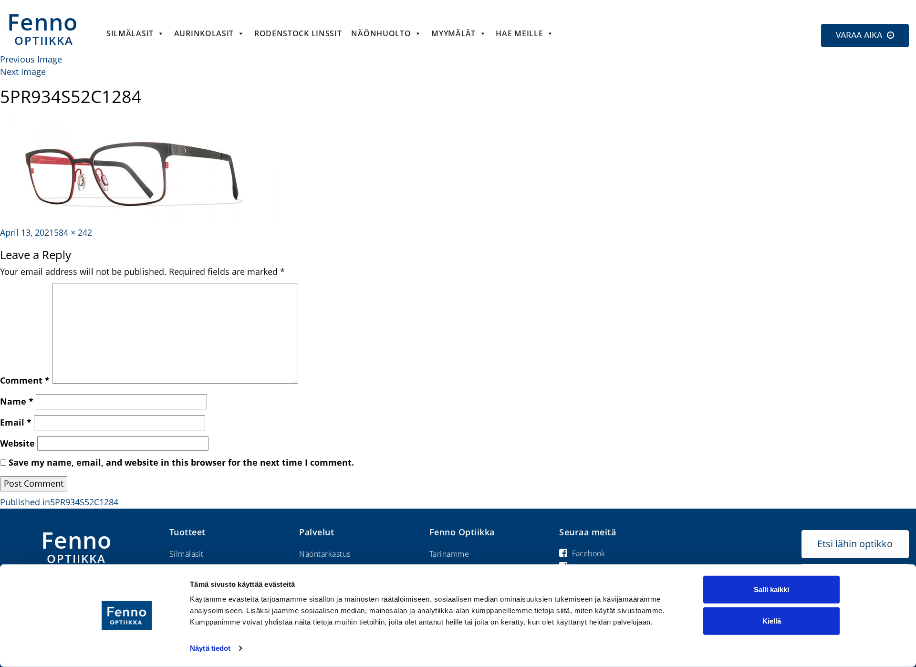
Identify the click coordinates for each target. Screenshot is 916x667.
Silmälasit (130, 33)
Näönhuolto (381, 33)
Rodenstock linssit (298, 33)
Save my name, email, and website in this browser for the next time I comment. (181, 462)
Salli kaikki (771, 589)
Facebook (588, 553)
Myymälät (453, 33)
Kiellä (771, 620)
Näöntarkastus (325, 554)
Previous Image (31, 59)
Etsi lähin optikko (855, 543)
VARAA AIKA (859, 35)
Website (17, 443)
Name (16, 401)
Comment (25, 380)
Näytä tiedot (210, 648)
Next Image (23, 71)
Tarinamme (449, 554)
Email (15, 422)
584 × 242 (73, 232)
